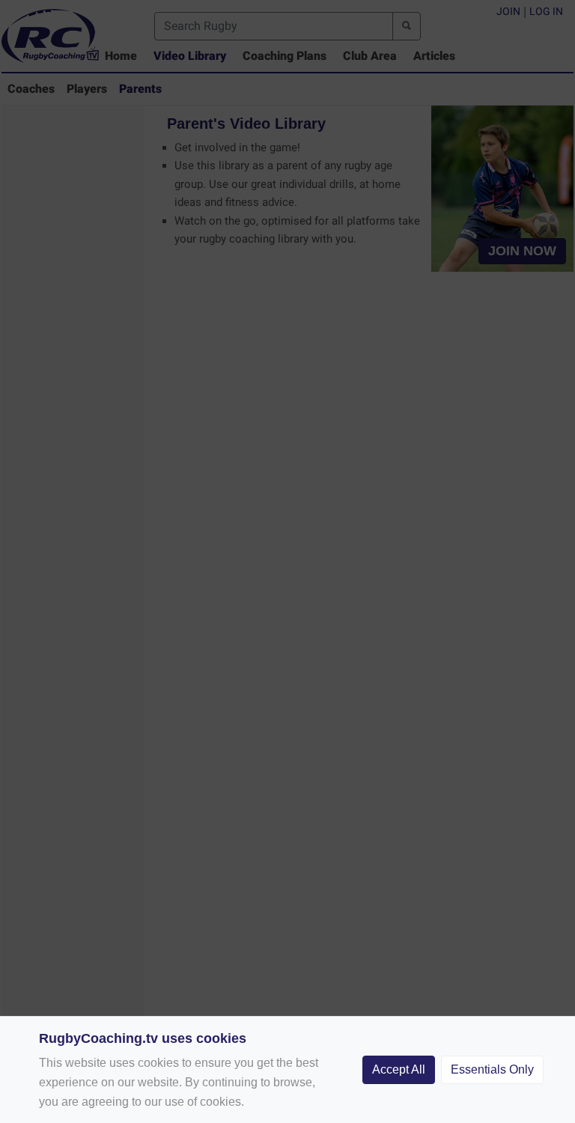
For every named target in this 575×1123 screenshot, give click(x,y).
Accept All (398, 1069)
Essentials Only (492, 1069)
